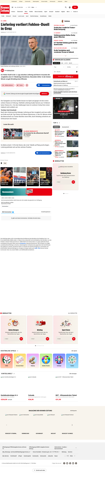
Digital (63, 11)
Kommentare (44, 85)
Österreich (20, 11)
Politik (31, 11)
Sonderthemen (43, 16)
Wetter (49, 16)
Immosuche (52, 1)
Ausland (57, 11)
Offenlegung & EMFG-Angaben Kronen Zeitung (39, 447)
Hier (39, 248)
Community (27, 1)
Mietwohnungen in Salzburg (66, 85)
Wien (26, 11)
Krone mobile (44, 1)
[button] (71, 11)
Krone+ (13, 11)
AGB (36, 248)
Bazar (66, 1)
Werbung (64, 452)
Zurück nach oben (39, 470)
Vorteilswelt (14, 1)
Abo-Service (5, 456)
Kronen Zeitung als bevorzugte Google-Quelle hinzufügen (26, 93)
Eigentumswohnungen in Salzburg (66, 83)
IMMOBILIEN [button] (56, 63)
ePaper (20, 1)
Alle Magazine (73, 410)
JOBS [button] (62, 63)
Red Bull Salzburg (34, 16)
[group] (6, 176)
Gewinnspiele (36, 1)
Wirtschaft (8, 16)
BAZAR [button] (70, 63)
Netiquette (23, 243)
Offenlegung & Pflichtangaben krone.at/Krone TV (14, 447)
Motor (68, 11)
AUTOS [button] (66, 63)
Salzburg (3, 32)
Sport (45, 11)
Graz (5, 163)
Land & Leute (21, 16)
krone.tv (75, 11)
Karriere (70, 452)
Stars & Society (38, 11)
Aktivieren (44, 93)
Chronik (14, 16)
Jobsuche (60, 1)
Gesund (51, 11)
